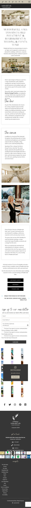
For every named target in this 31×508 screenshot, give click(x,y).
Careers (4, 485)
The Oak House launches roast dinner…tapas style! (15, 299)
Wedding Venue (5, 472)
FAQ (5, 483)
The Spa (5, 466)
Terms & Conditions (5, 487)
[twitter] (10, 404)
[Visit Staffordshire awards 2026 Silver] (7, 457)
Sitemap (5, 492)
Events (4, 474)
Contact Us (5, 479)
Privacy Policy (5, 489)
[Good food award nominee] (28, 457)
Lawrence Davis (16, 502)
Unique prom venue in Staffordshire (14, 296)
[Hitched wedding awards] (13, 453)
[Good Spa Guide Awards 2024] (13, 457)
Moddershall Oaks (13, 500)
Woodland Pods (5, 470)
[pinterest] (20, 404)
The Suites (5, 468)
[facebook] (5, 404)
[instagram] (15, 404)
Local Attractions (4, 481)
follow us (15, 377)
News (5, 475)
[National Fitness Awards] (2, 457)
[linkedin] (25, 404)
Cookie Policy (5, 491)
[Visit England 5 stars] (23, 453)
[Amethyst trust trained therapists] (23, 457)
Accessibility (4, 494)
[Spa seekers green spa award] (18, 457)
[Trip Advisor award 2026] (7, 453)
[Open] (2, 355)
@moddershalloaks (15, 373)
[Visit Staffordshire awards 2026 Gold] (2, 453)
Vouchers (5, 477)
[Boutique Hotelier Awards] (28, 453)
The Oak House (5, 464)
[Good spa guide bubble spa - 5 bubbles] (18, 453)
